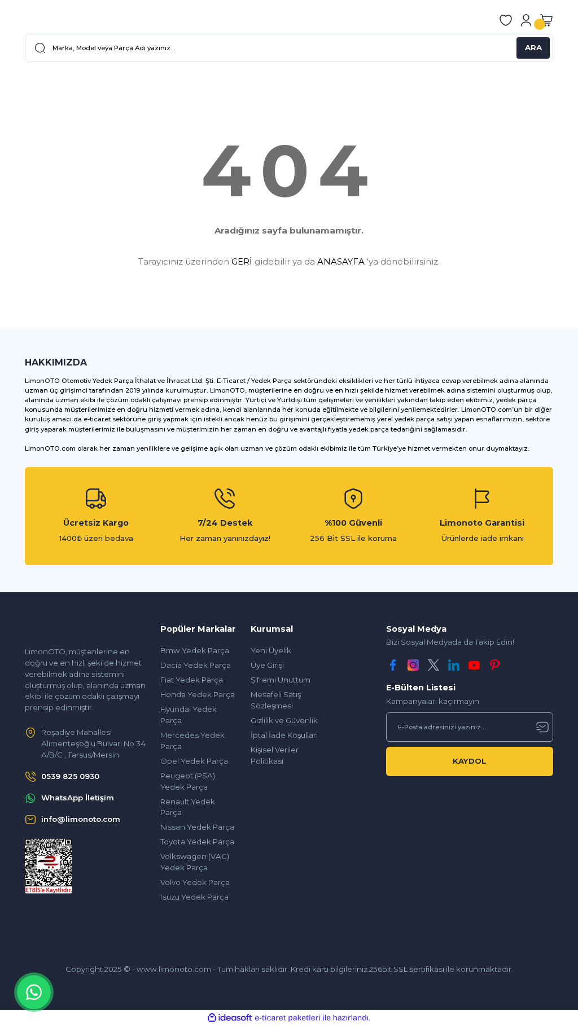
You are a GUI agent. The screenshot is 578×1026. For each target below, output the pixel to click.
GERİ (241, 261)
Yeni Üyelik (271, 650)
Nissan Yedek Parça (197, 826)
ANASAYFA (341, 261)
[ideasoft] (229, 1018)
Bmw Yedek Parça (194, 650)
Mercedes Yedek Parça (192, 740)
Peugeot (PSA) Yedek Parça (187, 781)
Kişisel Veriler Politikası (275, 755)
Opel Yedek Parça (194, 760)
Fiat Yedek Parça (191, 679)
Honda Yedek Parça (197, 694)
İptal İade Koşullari (284, 734)
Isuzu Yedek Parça (194, 896)
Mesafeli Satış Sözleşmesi (276, 700)
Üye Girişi (267, 665)
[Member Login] (526, 20)
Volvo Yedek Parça (195, 882)
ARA (533, 47)
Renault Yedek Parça (187, 807)
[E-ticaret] (288, 1018)
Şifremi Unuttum (280, 679)
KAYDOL (470, 760)
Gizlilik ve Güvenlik (284, 720)
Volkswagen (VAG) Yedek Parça (194, 862)
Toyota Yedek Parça (197, 841)
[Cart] (546, 20)
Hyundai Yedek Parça (188, 714)
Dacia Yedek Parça (195, 665)
